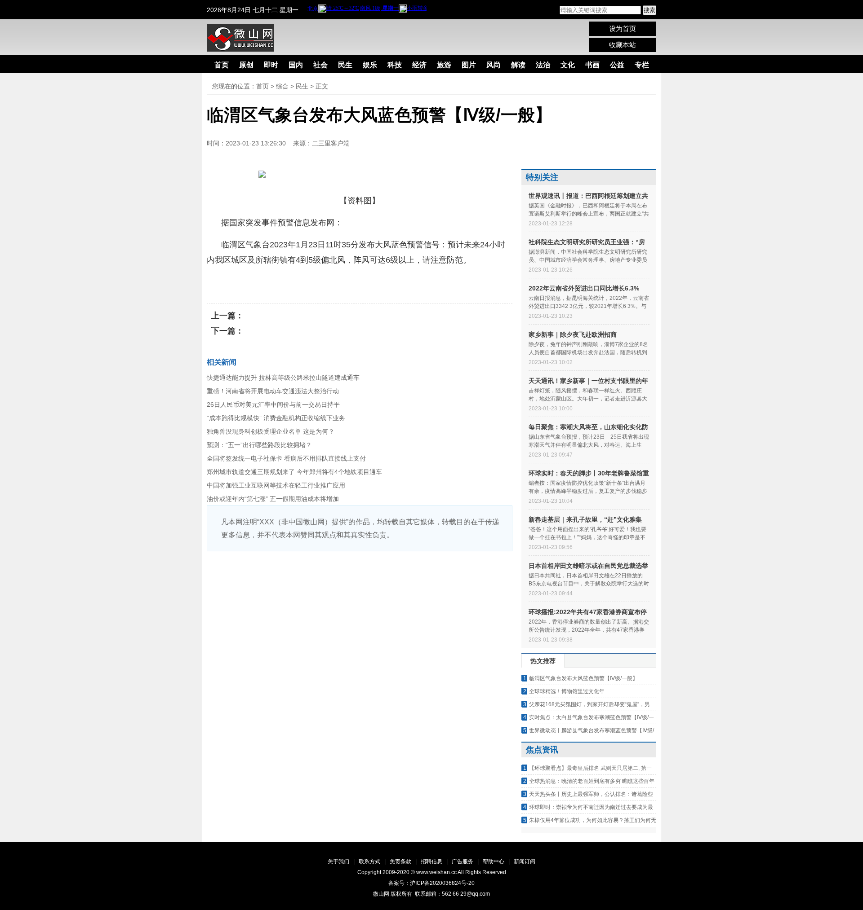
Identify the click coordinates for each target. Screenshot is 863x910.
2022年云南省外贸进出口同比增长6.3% (584, 288)
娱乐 (370, 65)
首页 (221, 65)
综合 (282, 86)
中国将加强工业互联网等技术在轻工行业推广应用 (276, 485)
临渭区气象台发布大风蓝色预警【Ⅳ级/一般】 (583, 678)
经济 (419, 65)
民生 (345, 65)
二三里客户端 (331, 143)
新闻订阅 (524, 861)
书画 (592, 65)
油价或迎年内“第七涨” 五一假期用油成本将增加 (273, 498)
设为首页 (622, 28)
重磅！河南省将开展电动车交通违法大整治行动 (273, 391)
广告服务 (462, 861)
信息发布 (272, 281)
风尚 (493, 65)
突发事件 (341, 281)
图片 (469, 65)
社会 (320, 65)
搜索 (649, 10)
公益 (617, 65)
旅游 (444, 65)
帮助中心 (493, 861)
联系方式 (369, 861)
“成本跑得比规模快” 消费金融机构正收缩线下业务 (276, 418)
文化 (568, 65)
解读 (518, 65)
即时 (271, 65)
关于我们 (338, 861)
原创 (246, 65)
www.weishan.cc (437, 872)
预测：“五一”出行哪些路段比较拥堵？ (259, 444)
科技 (394, 65)
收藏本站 (622, 44)
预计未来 (306, 281)
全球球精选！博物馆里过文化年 (567, 691)
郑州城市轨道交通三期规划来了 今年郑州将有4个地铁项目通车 (294, 471)
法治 (543, 65)
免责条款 (400, 861)
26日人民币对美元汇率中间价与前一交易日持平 (273, 404)
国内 (296, 65)
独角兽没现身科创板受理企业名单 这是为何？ (270, 431)
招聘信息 (431, 861)
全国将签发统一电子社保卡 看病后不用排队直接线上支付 (286, 458)
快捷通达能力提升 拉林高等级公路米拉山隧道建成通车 (283, 377)
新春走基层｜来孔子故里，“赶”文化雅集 (585, 519)
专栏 (642, 65)
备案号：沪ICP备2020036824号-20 (431, 883)
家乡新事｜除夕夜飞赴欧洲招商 (573, 334)
